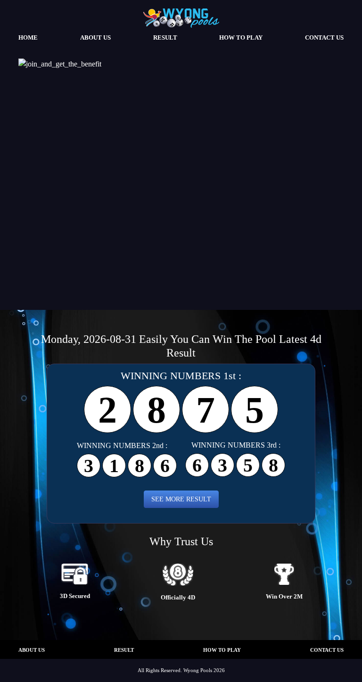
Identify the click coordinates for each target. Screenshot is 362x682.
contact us (324, 37)
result (165, 37)
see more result (181, 499)
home (28, 37)
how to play (241, 37)
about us (95, 37)
